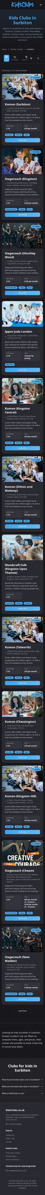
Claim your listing (13, 1153)
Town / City (10, 1138)
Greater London (16, 49)
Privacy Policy (11, 1156)
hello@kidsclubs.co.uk (17, 1170)
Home (4, 49)
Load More (22, 1011)
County (8, 1142)
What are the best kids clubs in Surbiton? (20, 1086)
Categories (10, 1135)
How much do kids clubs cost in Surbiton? (21, 1079)
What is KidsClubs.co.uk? (13, 1093)
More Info (23, 140)
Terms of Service (12, 1159)
